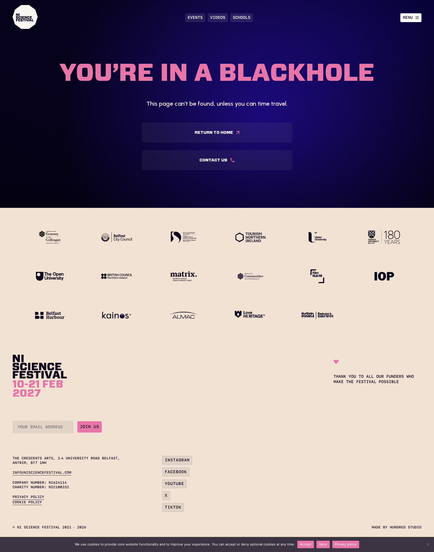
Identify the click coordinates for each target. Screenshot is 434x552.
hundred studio (405, 527)
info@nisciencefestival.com (42, 472)
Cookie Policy (27, 502)
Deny (323, 544)
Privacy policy (346, 544)
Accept (305, 544)
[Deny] (427, 544)
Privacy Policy (28, 497)
